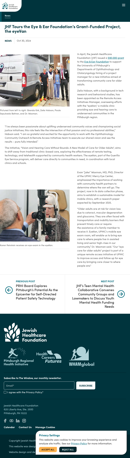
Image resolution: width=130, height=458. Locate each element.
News (8, 40)
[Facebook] (5, 421)
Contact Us (25, 427)
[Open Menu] (123, 5)
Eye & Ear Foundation (96, 61)
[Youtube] (11, 421)
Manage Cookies (45, 427)
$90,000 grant (116, 57)
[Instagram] (24, 421)
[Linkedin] (18, 421)
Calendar (9, 427)
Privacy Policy (34, 392)
